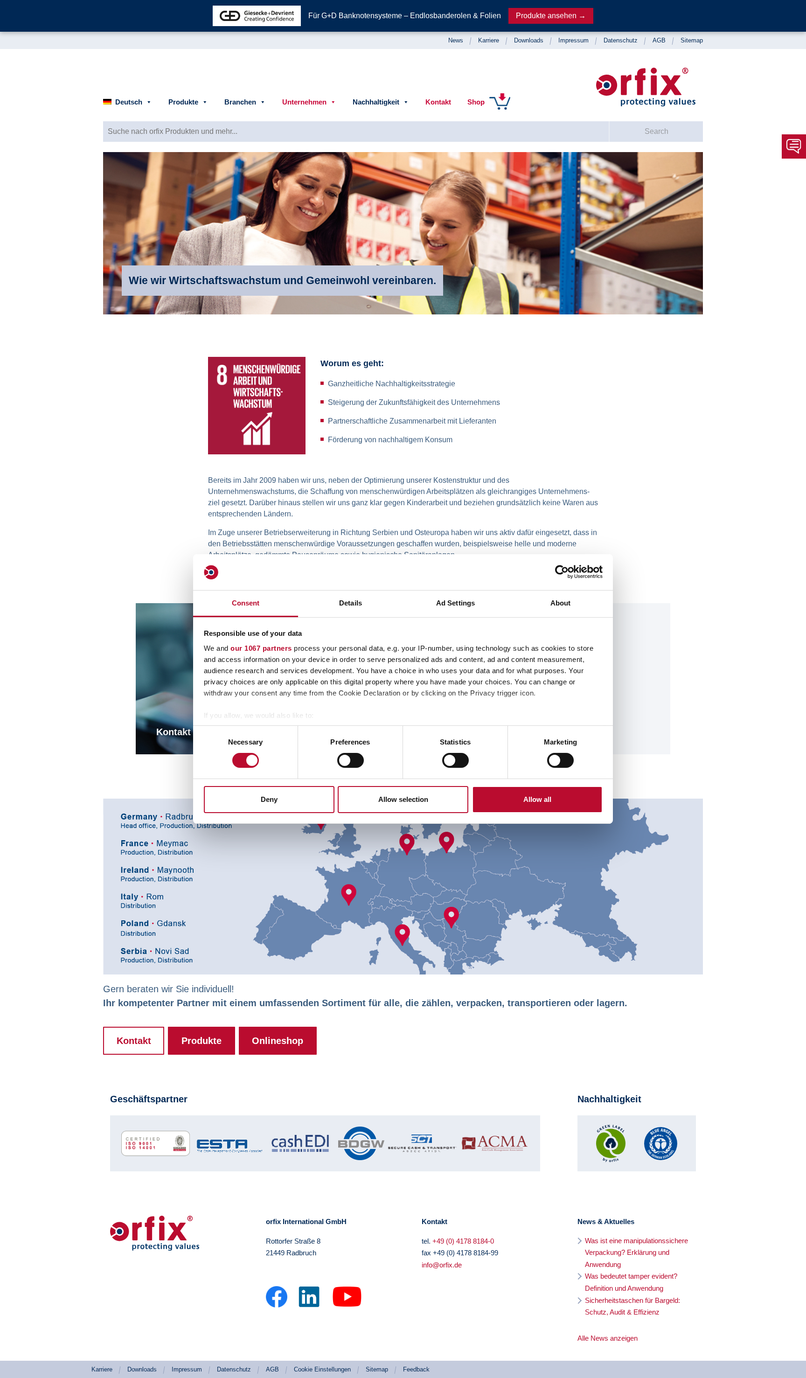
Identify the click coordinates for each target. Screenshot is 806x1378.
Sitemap (692, 40)
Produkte (183, 102)
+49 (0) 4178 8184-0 (463, 1241)
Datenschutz (621, 40)
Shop (476, 102)
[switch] (350, 760)
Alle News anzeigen (607, 1338)
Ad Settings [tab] (455, 603)
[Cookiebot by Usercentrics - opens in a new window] (562, 572)
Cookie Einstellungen (322, 1369)
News (455, 40)
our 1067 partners (261, 648)
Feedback (416, 1369)
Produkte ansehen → (551, 16)
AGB (659, 40)
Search (656, 131)
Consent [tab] (246, 603)
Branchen (240, 102)
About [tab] (560, 603)
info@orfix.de (442, 1265)
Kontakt (438, 102)
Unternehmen (304, 102)
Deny (269, 799)
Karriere (488, 40)
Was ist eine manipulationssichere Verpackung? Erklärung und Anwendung (636, 1252)
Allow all (537, 799)
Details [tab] (350, 603)
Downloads (528, 40)
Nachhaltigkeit (376, 102)
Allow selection (403, 799)
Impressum (573, 40)
